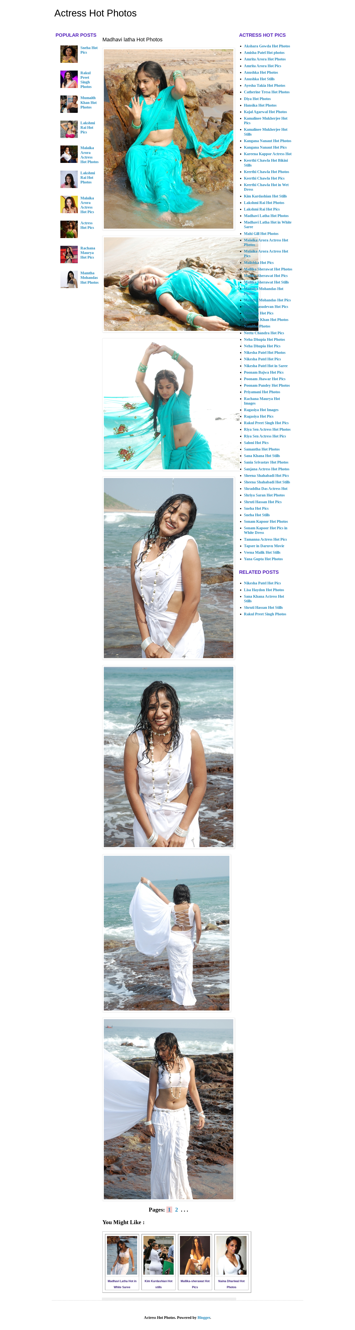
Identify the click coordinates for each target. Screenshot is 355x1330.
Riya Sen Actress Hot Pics (265, 436)
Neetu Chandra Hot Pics (264, 333)
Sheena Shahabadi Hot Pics (266, 475)
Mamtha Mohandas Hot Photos (89, 277)
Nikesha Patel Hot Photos (264, 352)
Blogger (204, 1317)
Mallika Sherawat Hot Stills (266, 282)
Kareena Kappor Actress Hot (267, 154)
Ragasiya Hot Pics (258, 416)
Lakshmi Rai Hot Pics (87, 127)
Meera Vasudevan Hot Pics (266, 307)
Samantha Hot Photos (262, 449)
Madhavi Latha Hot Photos (266, 216)
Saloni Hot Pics (256, 443)
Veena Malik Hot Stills (262, 552)
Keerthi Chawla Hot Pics (264, 178)
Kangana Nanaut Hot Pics (265, 147)
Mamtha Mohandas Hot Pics (267, 300)
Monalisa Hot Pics (258, 313)
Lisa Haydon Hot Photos (264, 590)
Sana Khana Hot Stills (262, 456)
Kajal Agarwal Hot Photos (265, 112)
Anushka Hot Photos (261, 72)
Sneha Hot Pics (256, 508)
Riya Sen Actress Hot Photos (267, 429)
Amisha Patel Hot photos (264, 53)
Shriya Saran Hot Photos (264, 495)
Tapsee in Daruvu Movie (264, 546)
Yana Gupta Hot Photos (263, 559)
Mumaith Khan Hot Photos (88, 102)
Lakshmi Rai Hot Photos (87, 177)
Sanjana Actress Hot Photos (266, 469)
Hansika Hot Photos (260, 105)
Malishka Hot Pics (259, 263)
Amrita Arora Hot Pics (262, 66)
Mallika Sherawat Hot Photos (268, 269)
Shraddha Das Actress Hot (265, 489)
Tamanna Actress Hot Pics (265, 539)
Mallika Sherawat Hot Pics (266, 276)
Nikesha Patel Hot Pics (262, 359)
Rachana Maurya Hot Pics (87, 252)
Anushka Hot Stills (259, 79)
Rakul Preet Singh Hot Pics (266, 423)
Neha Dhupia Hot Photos (264, 339)
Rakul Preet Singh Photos (265, 614)
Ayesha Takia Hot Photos (264, 85)
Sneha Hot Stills (257, 515)
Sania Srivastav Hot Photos (266, 462)
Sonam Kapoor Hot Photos (266, 521)
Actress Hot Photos (95, 13)
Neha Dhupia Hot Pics (262, 346)
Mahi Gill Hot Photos (261, 234)
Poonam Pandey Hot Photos (267, 385)
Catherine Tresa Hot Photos (267, 92)
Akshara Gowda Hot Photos (267, 46)
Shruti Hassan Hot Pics (263, 502)
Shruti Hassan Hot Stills (263, 607)
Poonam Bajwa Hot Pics (264, 372)
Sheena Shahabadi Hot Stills (267, 482)
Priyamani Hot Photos (262, 392)
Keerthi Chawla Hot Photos (266, 172)
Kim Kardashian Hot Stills (265, 196)
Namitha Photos (257, 326)
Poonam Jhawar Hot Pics (264, 379)
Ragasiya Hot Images (261, 410)
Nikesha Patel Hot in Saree (266, 366)
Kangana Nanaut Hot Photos (267, 141)
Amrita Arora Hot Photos (265, 59)
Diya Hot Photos (257, 99)
